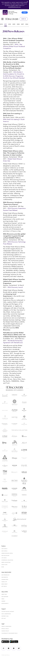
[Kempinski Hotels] (24, 443)
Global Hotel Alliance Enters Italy (12, 160)
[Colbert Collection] (14, 424)
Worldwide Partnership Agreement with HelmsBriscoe (13, 342)
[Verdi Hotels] (24, 531)
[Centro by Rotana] (14, 418)
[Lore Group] (24, 450)
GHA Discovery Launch (15, 287)
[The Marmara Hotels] (5, 466)
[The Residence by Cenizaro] (5, 507)
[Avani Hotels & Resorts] (14, 410)
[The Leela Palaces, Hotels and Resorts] (14, 450)
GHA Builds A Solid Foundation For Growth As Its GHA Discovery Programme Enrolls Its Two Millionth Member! (14, 75)
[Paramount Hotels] (24, 489)
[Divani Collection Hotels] (5, 430)
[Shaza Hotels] (14, 513)
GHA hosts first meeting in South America (14, 120)
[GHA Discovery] (12, 19)
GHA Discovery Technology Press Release (14, 243)
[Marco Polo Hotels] (24, 458)
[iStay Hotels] (5, 443)
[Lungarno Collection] (5, 458)
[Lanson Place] (5, 450)
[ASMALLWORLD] (5, 410)
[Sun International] (19, 519)
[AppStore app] (5, 641)
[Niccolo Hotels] (5, 480)
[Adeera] (5, 395)
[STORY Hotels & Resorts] (24, 513)
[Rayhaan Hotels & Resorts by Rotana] (14, 501)
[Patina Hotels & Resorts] (5, 500)
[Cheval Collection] (24, 417)
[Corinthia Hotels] (24, 423)
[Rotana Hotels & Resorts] (14, 507)
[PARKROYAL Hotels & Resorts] (24, 495)
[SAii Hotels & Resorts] (24, 507)
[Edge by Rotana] (5, 436)
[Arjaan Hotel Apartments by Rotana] (24, 402)
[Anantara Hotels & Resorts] (24, 395)
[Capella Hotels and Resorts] (5, 417)
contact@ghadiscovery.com (14, 7)
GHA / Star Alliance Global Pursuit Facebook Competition (14, 46)
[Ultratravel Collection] (5, 532)
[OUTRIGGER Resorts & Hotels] (14, 489)
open (24, 12)
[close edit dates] (27, 2)
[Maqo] (14, 458)
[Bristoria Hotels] (24, 410)
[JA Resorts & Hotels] (14, 443)
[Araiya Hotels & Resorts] (14, 402)
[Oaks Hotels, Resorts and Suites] (5, 489)
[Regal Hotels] (24, 501)
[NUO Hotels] (24, 480)
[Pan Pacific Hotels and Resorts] (5, 495)
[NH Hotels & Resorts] (5, 472)
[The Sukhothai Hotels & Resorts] (5, 519)
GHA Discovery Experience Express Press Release (14, 209)
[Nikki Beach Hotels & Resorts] (14, 480)
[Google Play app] (14, 641)
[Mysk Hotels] (24, 465)
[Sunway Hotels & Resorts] (5, 525)
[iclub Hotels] (24, 436)
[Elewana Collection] (14, 436)
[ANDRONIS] (5, 402)
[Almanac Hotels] (14, 395)
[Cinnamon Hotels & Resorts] (5, 424)
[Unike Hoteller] (14, 531)
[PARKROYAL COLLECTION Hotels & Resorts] (14, 495)
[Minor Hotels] (14, 465)
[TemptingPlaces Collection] (14, 526)
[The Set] (5, 513)
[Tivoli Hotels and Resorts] (24, 526)
